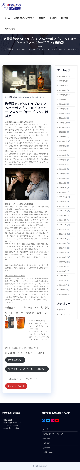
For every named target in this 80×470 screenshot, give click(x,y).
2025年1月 (62, 90)
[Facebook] (43, 421)
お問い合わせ (10, 29)
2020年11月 (63, 290)
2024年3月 (63, 127)
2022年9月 (63, 211)
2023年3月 (63, 183)
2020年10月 (63, 294)
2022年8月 (63, 215)
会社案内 (53, 18)
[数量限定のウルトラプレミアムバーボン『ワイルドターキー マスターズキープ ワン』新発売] (26, 79)
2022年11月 (63, 201)
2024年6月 (63, 118)
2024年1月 (62, 137)
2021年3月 (62, 276)
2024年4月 (63, 123)
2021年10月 (63, 262)
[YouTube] (57, 421)
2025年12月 (63, 76)
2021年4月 (62, 271)
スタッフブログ (40, 97)
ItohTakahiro (25, 97)
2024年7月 (63, 113)
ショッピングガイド (16, 386)
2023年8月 (63, 160)
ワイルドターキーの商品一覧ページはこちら (28, 369)
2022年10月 (63, 206)
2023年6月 (63, 169)
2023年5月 (63, 174)
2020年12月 (63, 285)
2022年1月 (62, 248)
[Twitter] (48, 421)
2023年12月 (63, 141)
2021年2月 (62, 280)
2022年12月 (63, 197)
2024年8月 (63, 109)
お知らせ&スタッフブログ (24, 18)
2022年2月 (62, 243)
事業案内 (42, 18)
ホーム (7, 18)
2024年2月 (63, 132)
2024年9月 (63, 104)
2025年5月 (63, 81)
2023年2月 (63, 188)
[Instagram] (52, 421)
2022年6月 (63, 225)
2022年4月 (63, 234)
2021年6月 (62, 266)
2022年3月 (63, 239)
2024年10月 (63, 99)
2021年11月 (62, 257)
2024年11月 (63, 95)
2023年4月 (63, 178)
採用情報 (64, 18)
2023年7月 (63, 164)
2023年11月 (63, 146)
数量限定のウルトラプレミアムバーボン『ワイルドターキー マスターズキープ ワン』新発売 (41, 49)
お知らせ (62, 310)
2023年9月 (63, 155)
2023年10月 (63, 150)
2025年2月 (63, 85)
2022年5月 (63, 229)
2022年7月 (63, 220)
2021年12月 (63, 252)
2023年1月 (62, 192)
